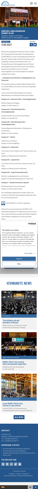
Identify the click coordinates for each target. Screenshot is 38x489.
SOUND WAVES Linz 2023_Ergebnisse (18, 203)
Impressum (25, 473)
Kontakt (18, 473)
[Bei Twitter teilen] (35, 44)
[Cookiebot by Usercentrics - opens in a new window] (28, 224)
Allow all (19, 258)
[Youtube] (19, 464)
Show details (28, 253)
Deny (19, 264)
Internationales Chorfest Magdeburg (14, 451)
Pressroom (12, 473)
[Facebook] (11, 464)
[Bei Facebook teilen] (31, 44)
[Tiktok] (15, 464)
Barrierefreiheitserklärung (25, 475)
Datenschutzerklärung (10, 475)
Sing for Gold (7, 455)
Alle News (19, 417)
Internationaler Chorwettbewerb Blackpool (16, 448)
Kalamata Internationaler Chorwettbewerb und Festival (20, 453)
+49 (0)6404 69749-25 (11, 439)
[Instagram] (7, 464)
